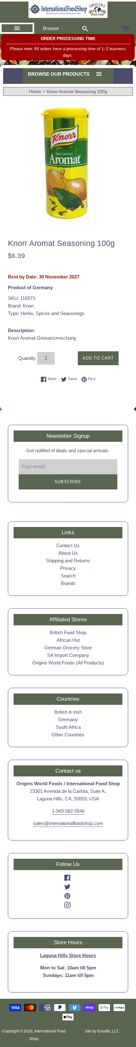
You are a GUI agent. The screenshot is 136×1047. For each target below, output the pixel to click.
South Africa (68, 727)
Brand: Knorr (21, 305)
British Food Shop (68, 632)
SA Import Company (68, 655)
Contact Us (68, 545)
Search (68, 575)
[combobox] (85, 28)
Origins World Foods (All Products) (68, 662)
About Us (68, 553)
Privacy (68, 568)
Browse (51, 28)
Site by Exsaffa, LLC (102, 1031)
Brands (68, 583)
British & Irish (68, 712)
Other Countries (68, 734)
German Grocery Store (68, 647)
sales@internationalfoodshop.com (68, 823)
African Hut (68, 640)
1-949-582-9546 (68, 811)
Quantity (27, 358)
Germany (68, 719)
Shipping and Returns (68, 560)
